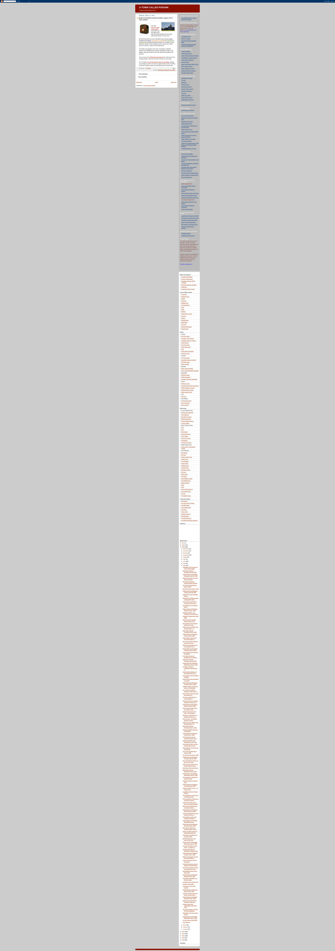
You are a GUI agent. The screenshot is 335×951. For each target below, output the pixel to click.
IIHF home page (185, 353)
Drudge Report (185, 320)
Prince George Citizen (186, 66)
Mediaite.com (184, 303)
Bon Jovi (183, 455)
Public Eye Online (185, 95)
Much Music (184, 432)
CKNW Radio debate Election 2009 (166, 70)
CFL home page (185, 358)
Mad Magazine (185, 516)
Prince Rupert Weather (187, 154)
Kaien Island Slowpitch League (189, 195)
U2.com (183, 493)
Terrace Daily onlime (186, 53)
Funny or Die (184, 512)
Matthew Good (185, 465)
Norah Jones (184, 474)
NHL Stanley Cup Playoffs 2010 (189, 224)
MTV (182, 427)
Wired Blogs (184, 322)
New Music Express (186, 417)
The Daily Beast (185, 305)
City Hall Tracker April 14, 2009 (190, 755)
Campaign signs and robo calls (190, 882)
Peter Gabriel (184, 463)
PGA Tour (183, 396)
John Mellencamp (185, 480)
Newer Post (139, 82)
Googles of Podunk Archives (188, 105)
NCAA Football (185, 364)
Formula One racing (186, 401)
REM (182, 485)
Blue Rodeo (184, 453)
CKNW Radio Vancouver (187, 99)
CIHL (182, 349)
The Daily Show (185, 505)
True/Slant (184, 294)
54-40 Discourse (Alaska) (187, 110)
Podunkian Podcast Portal (188, 289)
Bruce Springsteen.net (187, 489)
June (184, 561)
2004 (183, 940)
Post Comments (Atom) (149, 85)
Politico (183, 298)
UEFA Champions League (187, 388)
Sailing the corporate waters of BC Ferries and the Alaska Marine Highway (190, 145)
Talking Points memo (186, 314)
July (184, 559)
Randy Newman (185, 483)
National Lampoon (185, 514)
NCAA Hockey (185, 342)
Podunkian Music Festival (187, 235)
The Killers (184, 476)
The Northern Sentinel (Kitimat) (189, 58)
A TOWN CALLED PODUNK (154, 7)
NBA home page (185, 375)
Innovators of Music (186, 442)
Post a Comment (142, 76)
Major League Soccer (186, 392)
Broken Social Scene (186, 457)
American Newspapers (187, 279)
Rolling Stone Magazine (187, 412)
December (186, 548)
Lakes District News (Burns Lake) (189, 64)
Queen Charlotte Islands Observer (190, 55)
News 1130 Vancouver (187, 97)
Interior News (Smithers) (187, 60)
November (186, 551)
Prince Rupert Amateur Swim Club (190, 193)
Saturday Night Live (186, 518)
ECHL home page (185, 347)
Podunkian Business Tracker (188, 148)
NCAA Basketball (185, 377)
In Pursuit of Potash (186, 141)
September (186, 555)
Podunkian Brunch (186, 233)
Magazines (184, 287)
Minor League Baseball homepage (189, 370)
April (184, 565)
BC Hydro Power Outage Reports (189, 173)
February (185, 927)
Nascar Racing (185, 405)
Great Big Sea (185, 468)
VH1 (182, 430)
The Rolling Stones (186, 496)
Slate (182, 307)
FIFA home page (185, 383)
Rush (182, 487)
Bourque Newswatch (186, 326)
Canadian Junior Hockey (187, 338)
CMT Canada (184, 436)
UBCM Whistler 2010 (186, 123)
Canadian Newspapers (187, 277)
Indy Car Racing (185, 403)
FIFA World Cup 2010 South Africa (190, 218)
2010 (183, 545)
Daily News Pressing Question (190, 768)
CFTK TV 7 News (185, 38)
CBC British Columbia (186, 78)
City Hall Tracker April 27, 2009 (190, 589)
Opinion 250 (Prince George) (188, 70)
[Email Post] (173, 68)
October (185, 553)
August (185, 557)
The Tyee (183, 93)
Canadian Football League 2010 (189, 220)
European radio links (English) (188, 285)
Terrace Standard (185, 51)
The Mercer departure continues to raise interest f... (190, 668)
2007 (183, 933)
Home (156, 82)
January (185, 929)
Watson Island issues (186, 129)
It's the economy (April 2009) (190, 920)
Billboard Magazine (186, 419)
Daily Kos (183, 301)
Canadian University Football (188, 360)
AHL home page (185, 345)
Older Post (173, 82)
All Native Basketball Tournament (189, 197)
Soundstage (184, 440)
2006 (183, 936)
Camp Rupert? (186, 922)
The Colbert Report (186, 507)
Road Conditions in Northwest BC (189, 175)
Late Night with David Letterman (189, 520)
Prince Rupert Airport (186, 177)
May (184, 563)
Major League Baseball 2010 (188, 222)
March (185, 925)
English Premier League (187, 390)
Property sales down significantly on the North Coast (190, 906)
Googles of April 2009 (188, 884)
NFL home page (185, 362)
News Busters (184, 329)
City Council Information (187, 115)
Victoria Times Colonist (187, 89)
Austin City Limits (185, 438)
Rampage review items (187, 121)
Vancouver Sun (185, 84)
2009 (183, 547)
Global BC (184, 82)
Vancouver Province (186, 87)
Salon (182, 309)
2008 (183, 931)
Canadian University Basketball (189, 379)
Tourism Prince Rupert (187, 209)
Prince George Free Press (188, 68)
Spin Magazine (185, 414)
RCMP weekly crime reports (188, 139)
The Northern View (186, 36)
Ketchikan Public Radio (187, 73)
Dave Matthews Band (186, 478)
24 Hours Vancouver (186, 91)
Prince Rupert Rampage (187, 351)
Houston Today (185, 62)
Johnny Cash (184, 459)
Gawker (183, 318)
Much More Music (185, 434)
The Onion (184, 509)
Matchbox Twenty (185, 470)
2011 (183, 543)
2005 (183, 938)
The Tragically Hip (186, 491)
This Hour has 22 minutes (187, 503)
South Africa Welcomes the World (189, 216)
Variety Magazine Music (187, 421)
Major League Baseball (187, 368)
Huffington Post (185, 296)
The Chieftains (185, 461)
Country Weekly (185, 423)
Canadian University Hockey (188, 340)
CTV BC (183, 80)
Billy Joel (183, 472)
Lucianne (183, 316)
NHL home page (185, 336)
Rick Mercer (184, 501)
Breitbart (183, 311)
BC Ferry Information (186, 171)
